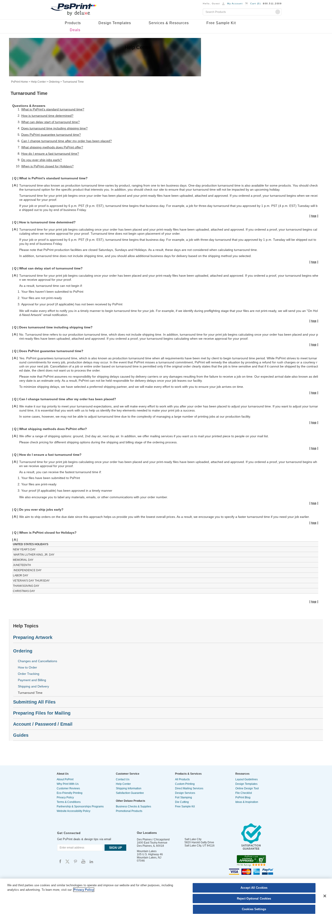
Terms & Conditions (69, 802)
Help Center (38, 81)
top (313, 215)
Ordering (54, 81)
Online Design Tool (247, 788)
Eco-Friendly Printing (69, 793)
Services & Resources (169, 23)
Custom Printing (185, 783)
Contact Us (122, 779)
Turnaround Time (30, 692)
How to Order (27, 667)
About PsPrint (65, 779)
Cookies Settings (254, 909)
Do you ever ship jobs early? (41, 160)
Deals (75, 30)
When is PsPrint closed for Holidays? (47, 166)
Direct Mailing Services (189, 788)
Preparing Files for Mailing (41, 713)
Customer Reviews (68, 788)
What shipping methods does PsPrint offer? (52, 147)
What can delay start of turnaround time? (50, 122)
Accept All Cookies (254, 887)
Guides (20, 735)
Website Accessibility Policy (73, 811)
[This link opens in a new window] (251, 837)
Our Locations (147, 833)
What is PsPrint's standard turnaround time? (52, 109)
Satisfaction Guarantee (130, 793)
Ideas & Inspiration (246, 802)
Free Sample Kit (221, 23)
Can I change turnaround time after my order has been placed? (66, 141)
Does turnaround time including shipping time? (54, 128)
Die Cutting (182, 802)
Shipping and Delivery (33, 686)
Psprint (60, 861)
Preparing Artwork (32, 637)
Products (73, 23)
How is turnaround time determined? (47, 115)
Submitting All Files (34, 701)
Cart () (255, 3)
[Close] (325, 896)
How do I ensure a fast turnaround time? (50, 153)
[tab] (168, 637)
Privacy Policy (65, 797)
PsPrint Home (19, 81)
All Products (182, 779)
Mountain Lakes (147, 851)
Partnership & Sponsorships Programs (80, 806)
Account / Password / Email (42, 724)
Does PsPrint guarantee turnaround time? (51, 134)
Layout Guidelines (246, 779)
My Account (235, 3)
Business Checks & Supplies (133, 806)
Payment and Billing (32, 680)
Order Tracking (28, 674)
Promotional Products (129, 811)
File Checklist (243, 793)
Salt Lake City (193, 839)
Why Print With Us (68, 783)
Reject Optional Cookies (254, 898)
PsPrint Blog (242, 797)
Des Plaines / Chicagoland (153, 839)
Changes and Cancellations (37, 661)
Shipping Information (128, 788)
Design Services (185, 793)
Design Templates (114, 23)
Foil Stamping (183, 797)
